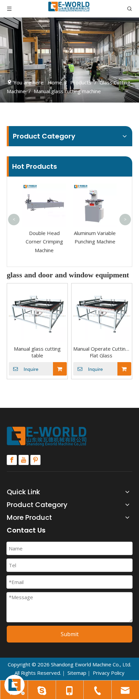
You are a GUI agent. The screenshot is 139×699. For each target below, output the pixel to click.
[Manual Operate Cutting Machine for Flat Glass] (101, 313)
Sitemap (76, 672)
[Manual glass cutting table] (37, 313)
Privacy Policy (108, 672)
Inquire (31, 369)
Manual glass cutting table (37, 352)
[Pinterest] (35, 460)
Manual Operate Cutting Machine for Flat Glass (101, 352)
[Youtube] (24, 460)
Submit (70, 634)
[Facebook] (12, 460)
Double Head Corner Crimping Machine (44, 242)
